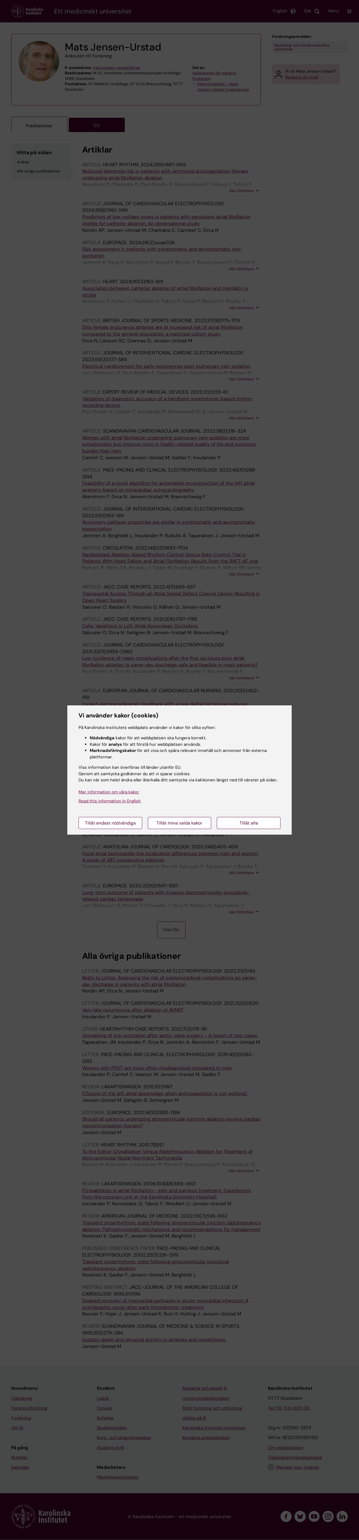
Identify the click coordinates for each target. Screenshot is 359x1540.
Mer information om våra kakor (109, 792)
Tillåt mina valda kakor (179, 823)
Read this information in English (110, 801)
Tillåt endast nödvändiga (110, 823)
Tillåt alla (249, 823)
